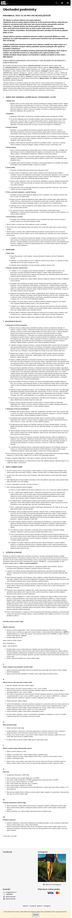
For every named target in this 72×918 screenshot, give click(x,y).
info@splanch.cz (24, 38)
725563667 (9, 894)
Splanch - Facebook (29, 906)
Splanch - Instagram (44, 906)
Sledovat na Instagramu (53, 885)
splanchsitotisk (10, 897)
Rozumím (35, 915)
